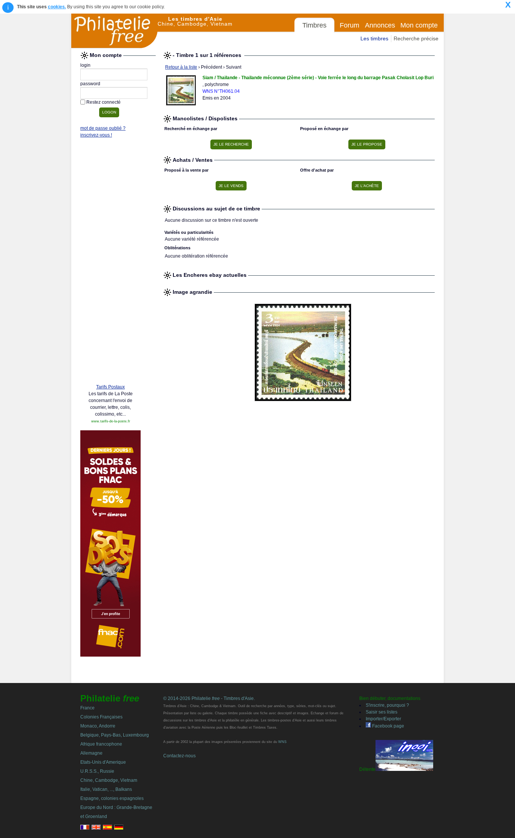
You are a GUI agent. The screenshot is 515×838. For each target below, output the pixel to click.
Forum (349, 25)
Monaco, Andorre (97, 726)
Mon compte (419, 25)
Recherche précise (416, 38)
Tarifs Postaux (110, 387)
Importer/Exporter (383, 718)
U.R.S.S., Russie (97, 771)
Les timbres (374, 38)
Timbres (314, 25)
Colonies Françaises (101, 717)
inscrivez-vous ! (96, 135)
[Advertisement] (110, 263)
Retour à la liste (181, 67)
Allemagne (91, 753)
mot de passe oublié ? (103, 128)
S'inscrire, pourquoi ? (387, 705)
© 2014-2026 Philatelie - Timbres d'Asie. (209, 698)
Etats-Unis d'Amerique (103, 762)
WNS (282, 742)
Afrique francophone (101, 744)
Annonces (380, 25)
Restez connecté (103, 102)
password (90, 83)
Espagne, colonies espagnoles (112, 798)
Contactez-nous (179, 755)
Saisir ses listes (381, 712)
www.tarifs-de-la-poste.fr (110, 421)
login (85, 65)
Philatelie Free (114, 31)
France (87, 708)
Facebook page (387, 726)
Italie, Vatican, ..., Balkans (106, 789)
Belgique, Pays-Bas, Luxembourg (114, 735)
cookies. (57, 6)
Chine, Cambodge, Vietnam (108, 780)
